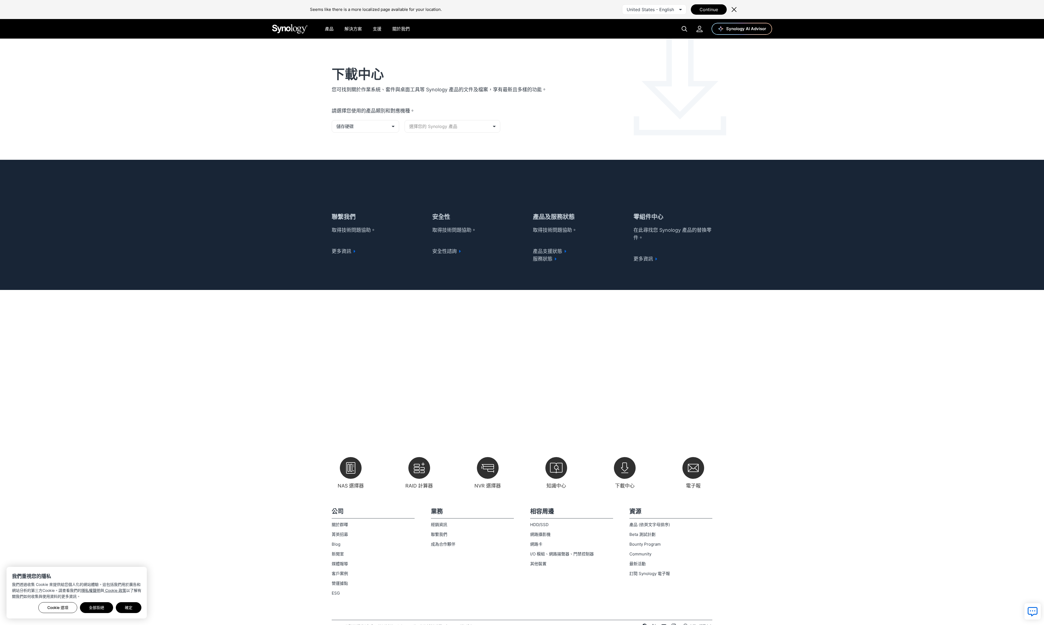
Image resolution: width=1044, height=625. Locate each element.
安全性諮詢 (445, 251)
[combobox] (654, 9)
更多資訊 (342, 251)
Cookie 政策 (115, 590)
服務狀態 (543, 259)
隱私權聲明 (90, 590)
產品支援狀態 (548, 251)
